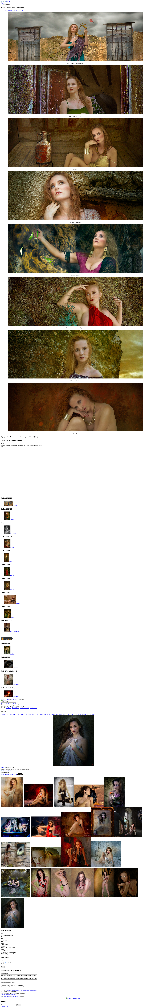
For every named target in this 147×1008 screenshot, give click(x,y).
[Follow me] (7, 640)
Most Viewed (33, 708)
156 (2, 714)
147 (30, 714)
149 (11, 714)
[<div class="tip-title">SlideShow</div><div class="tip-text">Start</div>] (3, 767)
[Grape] (82, 897)
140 (83, 714)
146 (45, 714)
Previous (9, 770)
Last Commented (24, 708)
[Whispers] (46, 866)
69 (92, 714)
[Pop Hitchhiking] (15, 836)
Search (19, 1005)
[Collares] (104, 897)
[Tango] (76, 866)
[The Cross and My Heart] (89, 806)
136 (68, 714)
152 (16, 714)
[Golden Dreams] (102, 836)
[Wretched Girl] (64, 806)
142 (87, 714)
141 (59, 714)
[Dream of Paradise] (12, 806)
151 (21, 714)
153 (40, 714)
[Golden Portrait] (76, 836)
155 (6, 714)
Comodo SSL (4, 1006)
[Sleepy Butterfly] (15, 897)
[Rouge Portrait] (41, 897)
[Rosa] (114, 806)
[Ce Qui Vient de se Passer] (128, 836)
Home (8, 699)
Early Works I (15, 699)
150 (25, 714)
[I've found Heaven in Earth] (38, 806)
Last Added (15, 708)
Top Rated (8, 708)
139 (54, 714)
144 (78, 714)
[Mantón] (73, 766)
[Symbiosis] (106, 866)
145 (35, 714)
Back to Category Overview (8, 703)
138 (49, 714)
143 (73, 714)
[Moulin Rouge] (46, 836)
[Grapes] (61, 897)
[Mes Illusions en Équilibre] (126, 897)
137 (64, 714)
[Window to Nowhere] (15, 866)
